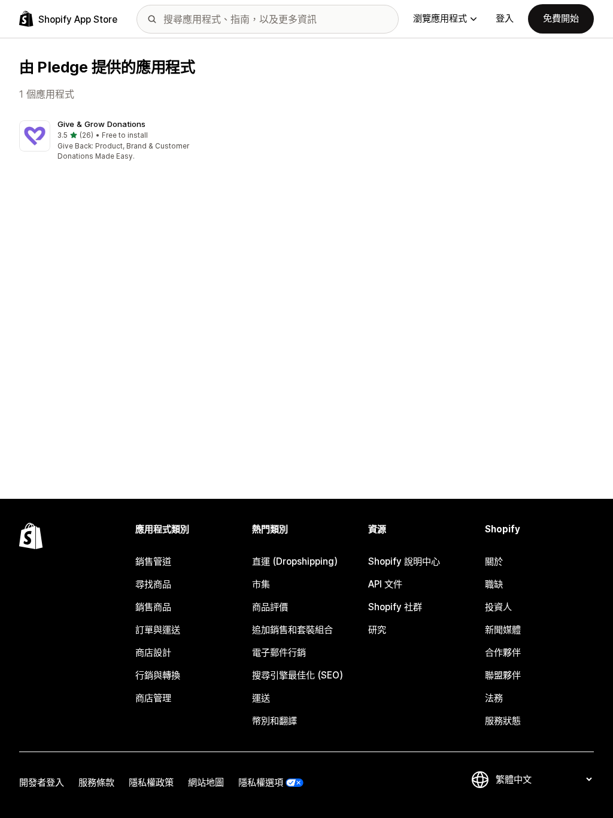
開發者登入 (41, 782)
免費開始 (561, 18)
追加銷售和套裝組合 (292, 629)
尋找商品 (153, 584)
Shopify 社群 (395, 607)
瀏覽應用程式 (440, 18)
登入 (505, 18)
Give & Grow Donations (101, 124)
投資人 (498, 607)
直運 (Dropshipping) (295, 561)
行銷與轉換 (157, 675)
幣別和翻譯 (274, 720)
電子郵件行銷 (279, 652)
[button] (108, 141)
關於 (494, 561)
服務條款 (96, 782)
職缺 (494, 584)
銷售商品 (153, 607)
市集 (261, 584)
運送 (261, 698)
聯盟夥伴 (503, 675)
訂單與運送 (157, 629)
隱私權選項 (260, 782)
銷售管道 (153, 561)
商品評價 (270, 607)
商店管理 (153, 698)
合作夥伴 (503, 652)
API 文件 (385, 584)
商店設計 (153, 652)
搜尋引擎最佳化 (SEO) (297, 675)
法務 (494, 698)
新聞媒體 (503, 629)
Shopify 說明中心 (404, 561)
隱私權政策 (151, 782)
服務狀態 (503, 720)
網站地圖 (206, 782)
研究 (377, 629)
